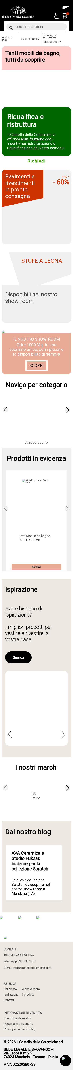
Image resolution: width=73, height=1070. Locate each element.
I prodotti (28, 994)
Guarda (18, 657)
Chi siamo (10, 989)
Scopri (36, 365)
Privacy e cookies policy (20, 1029)
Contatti (9, 1000)
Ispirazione (11, 994)
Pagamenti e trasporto (18, 1024)
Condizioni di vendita (17, 1018)
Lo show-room (30, 989)
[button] (5, 410)
